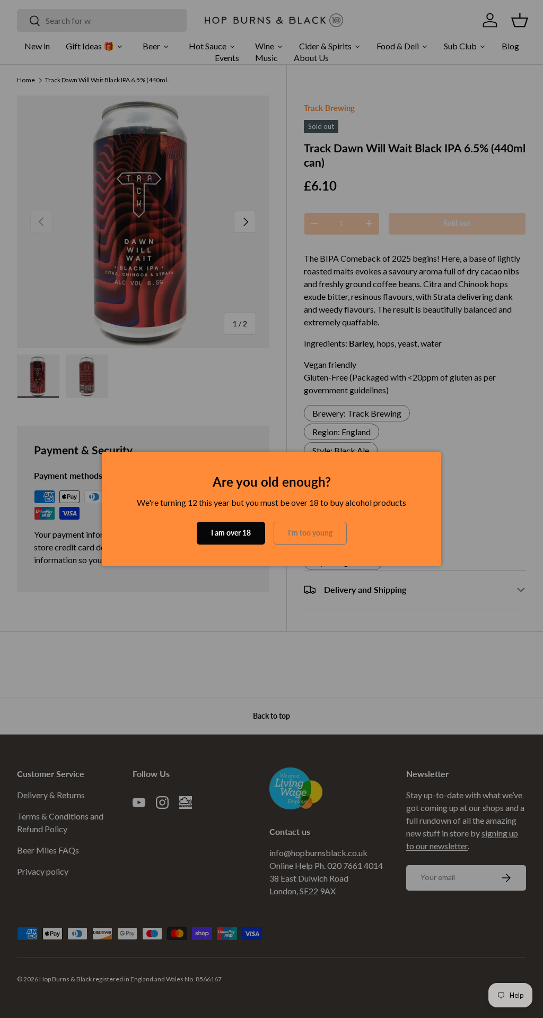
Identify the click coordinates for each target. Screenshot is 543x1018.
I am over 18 (231, 532)
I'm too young (310, 532)
